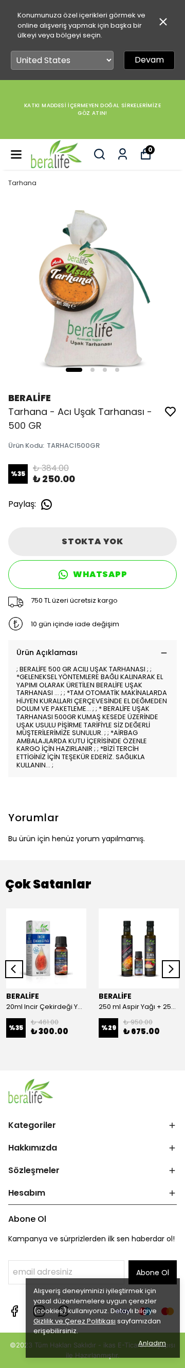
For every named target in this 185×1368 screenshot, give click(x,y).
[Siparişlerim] (122, 154)
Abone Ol (152, 1272)
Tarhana (22, 183)
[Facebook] (14, 1311)
